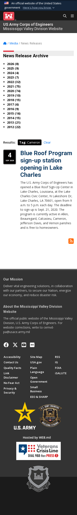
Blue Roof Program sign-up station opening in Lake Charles (46, 164)
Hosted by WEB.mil (37, 437)
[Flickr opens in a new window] (32, 345)
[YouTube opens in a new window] (24, 345)
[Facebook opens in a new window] (6, 345)
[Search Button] (63, 16)
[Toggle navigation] (70, 16)
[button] (39, 8)
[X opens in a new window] (15, 345)
